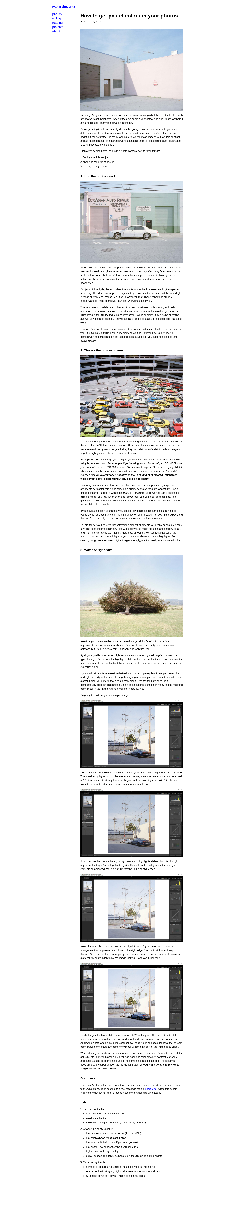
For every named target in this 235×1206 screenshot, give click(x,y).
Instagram (150, 1089)
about (56, 31)
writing (56, 18)
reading (57, 22)
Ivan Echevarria (63, 6)
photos (57, 14)
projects (57, 27)
